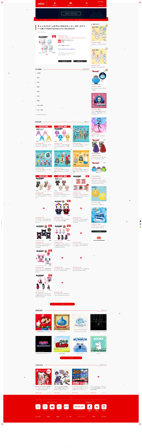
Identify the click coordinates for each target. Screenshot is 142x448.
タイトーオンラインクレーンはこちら (66, 49)
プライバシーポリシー (82, 416)
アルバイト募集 (68, 416)
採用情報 (57, 416)
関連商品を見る (80, 61)
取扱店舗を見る (65, 61)
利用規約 (93, 416)
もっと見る (62, 304)
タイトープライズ (43, 19)
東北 (38, 77)
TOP (37, 19)
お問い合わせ (104, 416)
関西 (38, 100)
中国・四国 (40, 105)
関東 (38, 87)
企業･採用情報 (100, 1)
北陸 (38, 96)
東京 (38, 82)
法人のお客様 (38, 416)
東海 (38, 91)
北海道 (38, 73)
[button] (47, 54)
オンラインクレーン (42, 114)
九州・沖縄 (40, 110)
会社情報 (48, 416)
